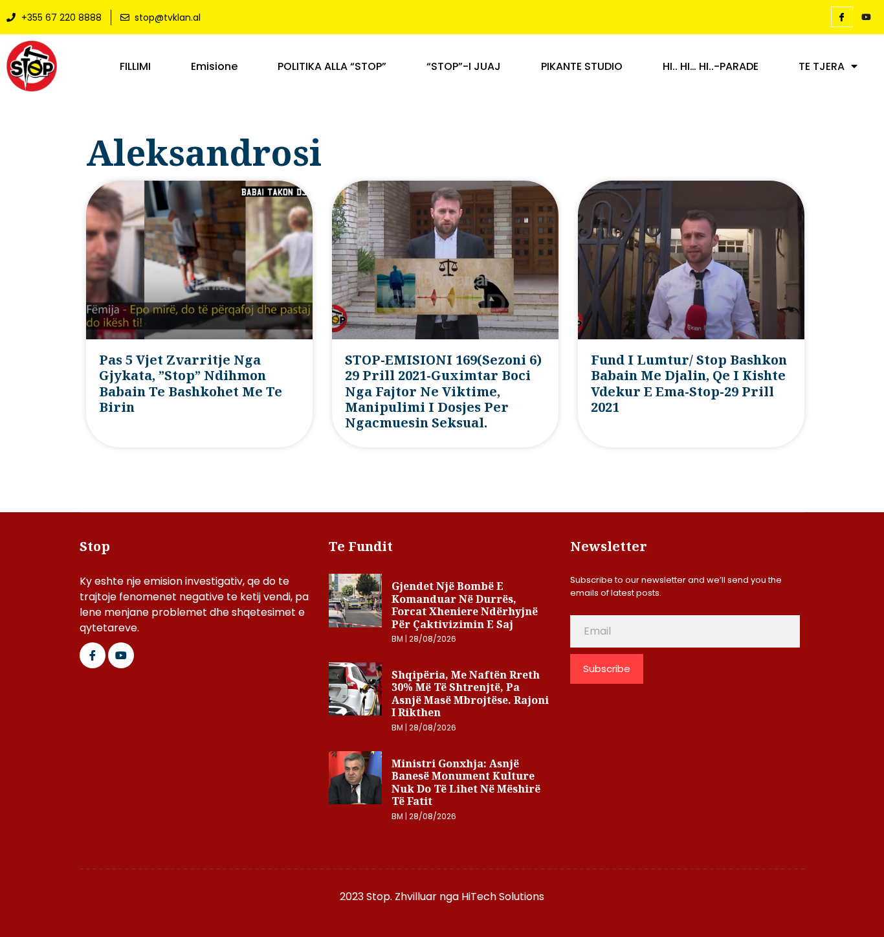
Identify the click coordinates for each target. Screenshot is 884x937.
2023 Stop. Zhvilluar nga (400, 896)
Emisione (214, 66)
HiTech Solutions (502, 896)
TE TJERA (822, 66)
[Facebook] (842, 16)
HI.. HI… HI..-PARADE (710, 66)
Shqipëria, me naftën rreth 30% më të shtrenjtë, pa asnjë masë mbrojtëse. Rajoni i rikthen (470, 694)
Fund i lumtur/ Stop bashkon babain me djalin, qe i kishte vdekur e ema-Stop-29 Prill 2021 (689, 383)
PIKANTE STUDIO (582, 66)
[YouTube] (867, 17)
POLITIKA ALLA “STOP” (332, 66)
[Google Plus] (121, 655)
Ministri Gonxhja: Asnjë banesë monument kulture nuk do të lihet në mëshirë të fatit (466, 782)
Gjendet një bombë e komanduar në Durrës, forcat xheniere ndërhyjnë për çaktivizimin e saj (465, 605)
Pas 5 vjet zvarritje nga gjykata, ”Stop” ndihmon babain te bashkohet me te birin (190, 383)
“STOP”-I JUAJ (463, 66)
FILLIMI (135, 66)
